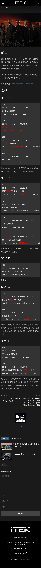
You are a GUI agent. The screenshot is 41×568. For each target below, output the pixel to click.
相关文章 (5, 438)
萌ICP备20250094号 (20, 553)
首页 (2, 8)
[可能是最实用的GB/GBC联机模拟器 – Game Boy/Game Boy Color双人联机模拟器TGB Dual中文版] (6, 446)
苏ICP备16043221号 (20, 549)
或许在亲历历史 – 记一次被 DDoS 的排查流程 (10, 400)
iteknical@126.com (23, 560)
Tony (20, 426)
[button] (38, 3)
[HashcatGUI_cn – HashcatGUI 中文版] (6, 456)
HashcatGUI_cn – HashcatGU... (25, 454)
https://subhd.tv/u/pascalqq (22, 84)
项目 (7, 8)
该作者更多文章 (16, 438)
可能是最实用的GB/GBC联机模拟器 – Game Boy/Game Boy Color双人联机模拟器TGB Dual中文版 (30, 402)
